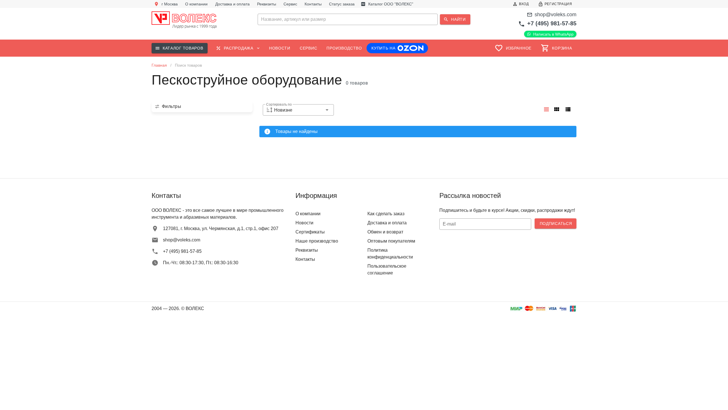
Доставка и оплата (387, 222)
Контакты (305, 259)
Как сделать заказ (385, 213)
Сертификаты (310, 231)
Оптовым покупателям (391, 241)
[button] (364, 19)
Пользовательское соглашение (386, 269)
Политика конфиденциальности (390, 253)
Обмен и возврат (385, 231)
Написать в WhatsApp (553, 34)
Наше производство (316, 241)
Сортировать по (278, 104)
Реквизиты (306, 250)
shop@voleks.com (555, 14)
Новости (304, 222)
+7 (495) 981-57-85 (551, 23)
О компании (307, 213)
